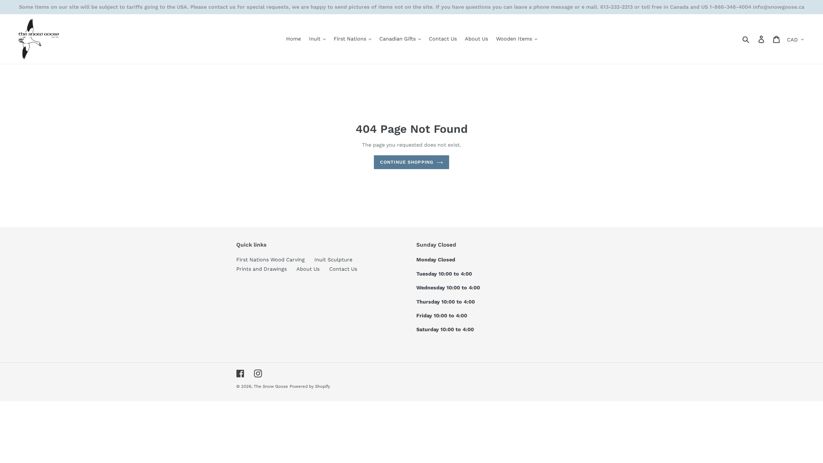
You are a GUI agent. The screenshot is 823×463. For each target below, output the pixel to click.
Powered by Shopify (310, 386)
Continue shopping (406, 162)
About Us (308, 269)
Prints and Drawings (261, 269)
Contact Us (343, 269)
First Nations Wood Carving (270, 260)
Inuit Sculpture (333, 260)
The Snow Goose (271, 386)
